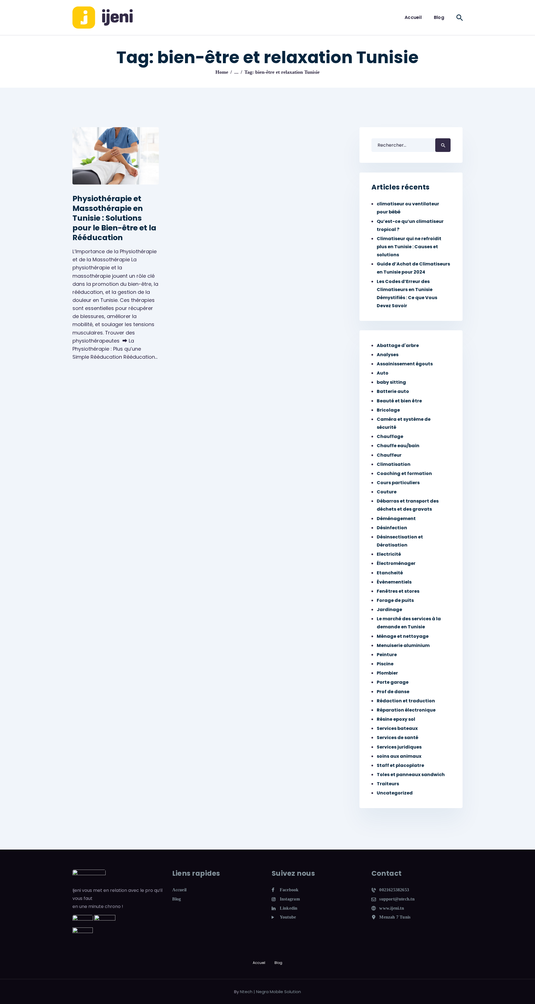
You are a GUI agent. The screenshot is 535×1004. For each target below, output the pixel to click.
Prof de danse (393, 691)
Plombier (387, 673)
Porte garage (392, 682)
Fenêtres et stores (398, 591)
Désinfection (392, 528)
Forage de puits (395, 600)
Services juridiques (399, 747)
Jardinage (389, 609)
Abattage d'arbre (398, 345)
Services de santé (397, 737)
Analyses (387, 354)
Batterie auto (393, 391)
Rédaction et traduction (406, 701)
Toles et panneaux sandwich (411, 774)
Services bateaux (397, 728)
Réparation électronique (406, 710)
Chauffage (390, 436)
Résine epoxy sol (396, 719)
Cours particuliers (398, 482)
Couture (387, 492)
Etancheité (390, 573)
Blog (176, 899)
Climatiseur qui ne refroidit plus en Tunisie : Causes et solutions (409, 246)
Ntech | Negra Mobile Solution (270, 992)
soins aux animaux (399, 756)
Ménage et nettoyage (403, 636)
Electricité (389, 554)
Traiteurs (388, 784)
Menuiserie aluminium (403, 645)
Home (221, 72)
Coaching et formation (404, 473)
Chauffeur (389, 455)
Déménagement (396, 518)
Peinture (387, 654)
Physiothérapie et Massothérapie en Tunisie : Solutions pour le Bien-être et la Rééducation (114, 218)
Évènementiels (394, 582)
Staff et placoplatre (400, 765)
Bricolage (388, 410)
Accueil (179, 889)
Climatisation (393, 464)
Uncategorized (395, 793)
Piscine (385, 664)
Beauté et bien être (399, 401)
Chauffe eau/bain (398, 445)
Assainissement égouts (405, 364)
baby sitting (391, 382)
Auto (382, 373)
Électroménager (396, 563)
